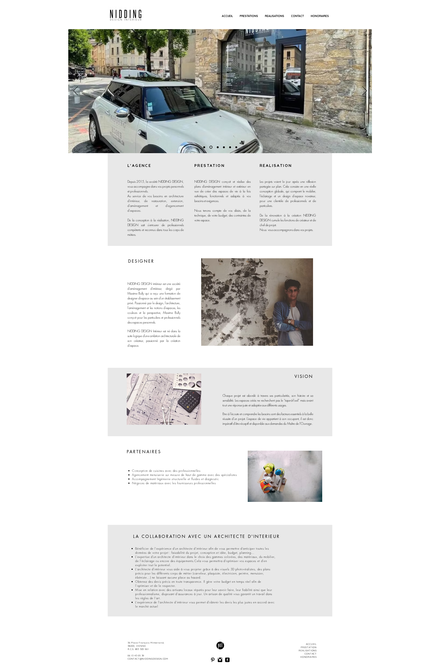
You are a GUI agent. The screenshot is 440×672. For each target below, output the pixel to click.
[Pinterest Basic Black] (212, 660)
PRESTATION (209, 165)
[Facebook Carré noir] (227, 660)
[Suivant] (364, 91)
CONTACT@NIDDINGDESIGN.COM (148, 658)
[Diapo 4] (230, 147)
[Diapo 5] (236, 147)
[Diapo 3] (210, 147)
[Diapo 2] (204, 147)
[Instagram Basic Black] (220, 660)
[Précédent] (75, 91)
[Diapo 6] (224, 147)
